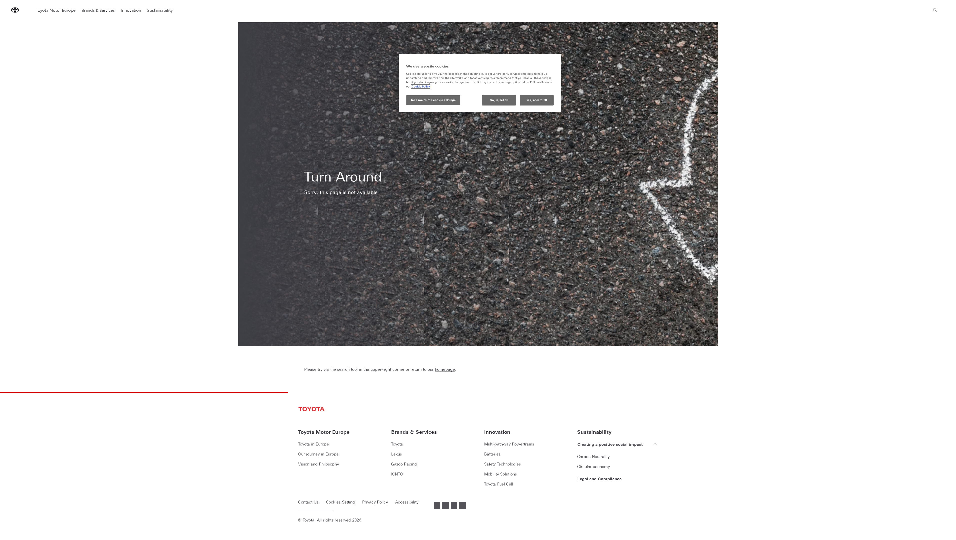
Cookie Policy (421, 86)
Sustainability (160, 10)
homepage (445, 369)
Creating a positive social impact (610, 444)
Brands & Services (98, 10)
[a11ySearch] (935, 10)
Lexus (396, 454)
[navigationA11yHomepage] (15, 10)
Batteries (492, 454)
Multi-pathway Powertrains (509, 444)
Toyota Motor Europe (55, 10)
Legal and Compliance (599, 478)
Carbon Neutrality (593, 456)
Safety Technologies (502, 464)
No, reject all (499, 100)
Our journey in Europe (318, 454)
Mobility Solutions (500, 474)
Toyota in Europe (313, 444)
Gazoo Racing (404, 464)
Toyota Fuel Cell (498, 484)
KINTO (397, 474)
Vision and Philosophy (318, 464)
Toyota (397, 444)
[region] (480, 83)
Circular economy (593, 466)
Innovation (131, 10)
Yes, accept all (536, 100)
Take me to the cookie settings (433, 100)
